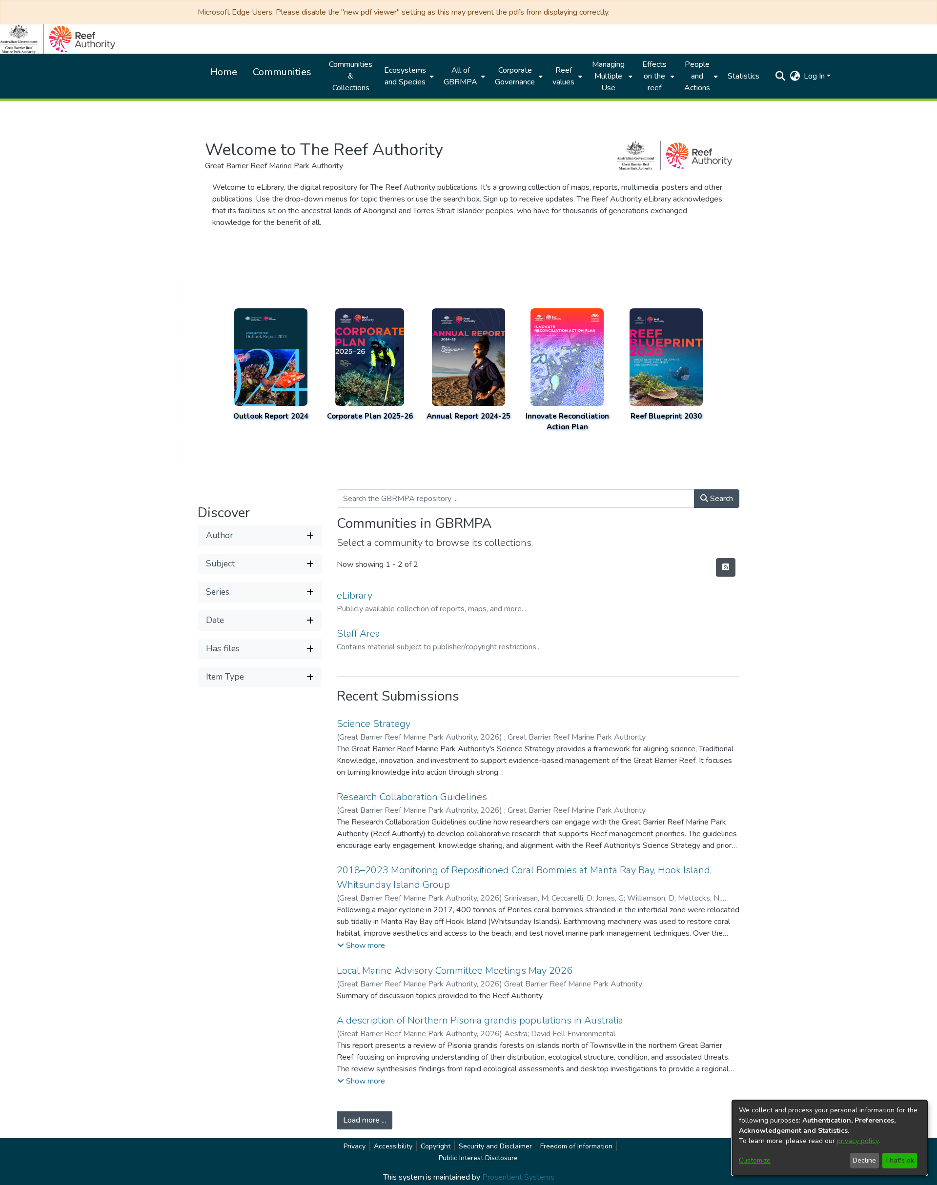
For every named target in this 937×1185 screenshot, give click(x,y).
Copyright (435, 1146)
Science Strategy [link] (373, 723)
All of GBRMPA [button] (460, 76)
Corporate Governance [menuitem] (515, 76)
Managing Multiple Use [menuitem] (608, 76)
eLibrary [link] (354, 595)
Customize (755, 1160)
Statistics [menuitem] (743, 76)
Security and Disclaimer (495, 1146)
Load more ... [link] (364, 1120)
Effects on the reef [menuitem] (654, 76)
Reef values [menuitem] (563, 76)
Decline (864, 1160)
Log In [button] (815, 76)
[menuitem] (408, 76)
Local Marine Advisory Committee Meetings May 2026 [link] (454, 970)
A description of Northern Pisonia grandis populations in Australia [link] (480, 1020)
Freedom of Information (576, 1146)
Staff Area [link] (358, 633)
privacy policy (857, 1140)
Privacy (355, 1146)
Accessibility (393, 1146)
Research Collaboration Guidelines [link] (412, 796)
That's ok (899, 1160)
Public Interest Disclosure (478, 1158)
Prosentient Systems (518, 1177)
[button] (780, 76)
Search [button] (720, 498)
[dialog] (829, 1137)
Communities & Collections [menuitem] (350, 76)
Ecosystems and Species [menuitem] (405, 76)
